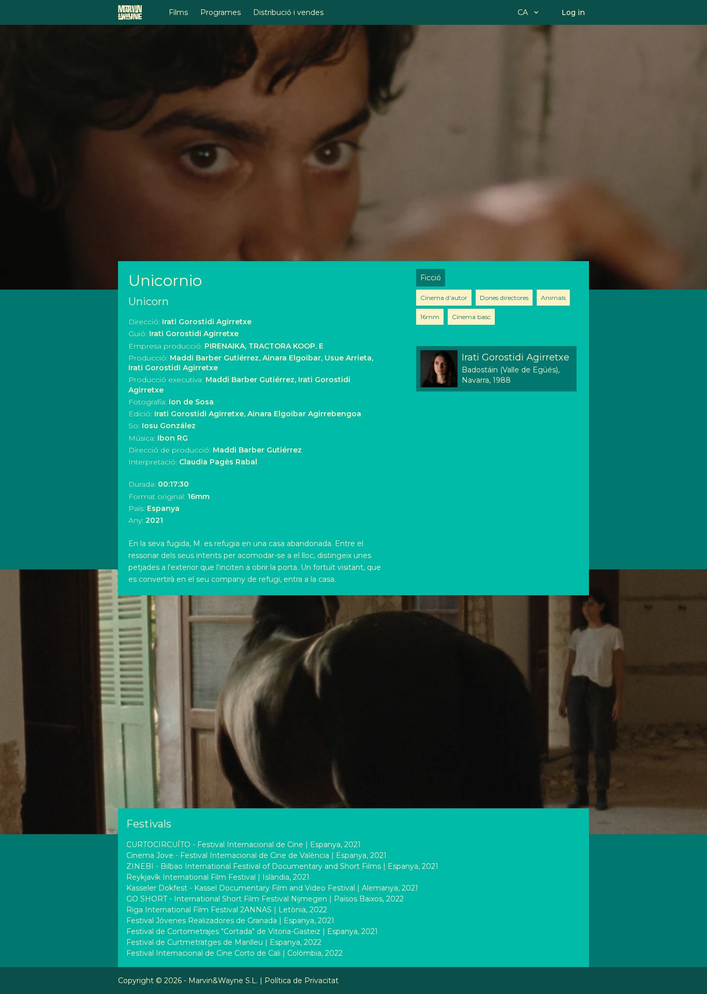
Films (178, 12)
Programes (220, 12)
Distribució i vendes (288, 12)
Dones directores (504, 298)
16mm (429, 317)
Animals (553, 298)
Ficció (430, 277)
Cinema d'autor (443, 298)
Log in (573, 12)
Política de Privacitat (301, 980)
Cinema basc (471, 317)
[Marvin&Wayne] (130, 12)
